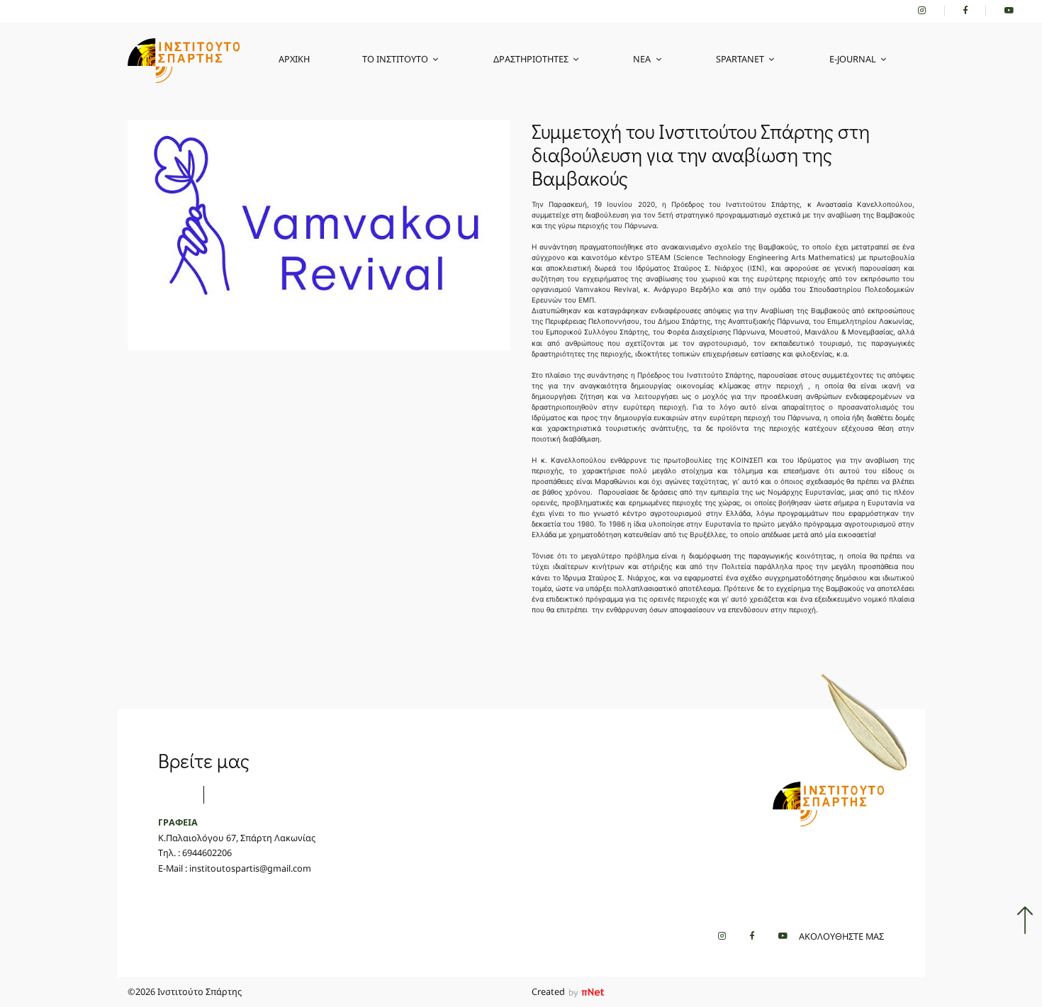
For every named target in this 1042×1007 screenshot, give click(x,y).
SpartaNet (740, 58)
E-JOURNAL (852, 58)
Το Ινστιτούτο (395, 58)
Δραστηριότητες (530, 58)
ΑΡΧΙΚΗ (294, 58)
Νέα (642, 58)
